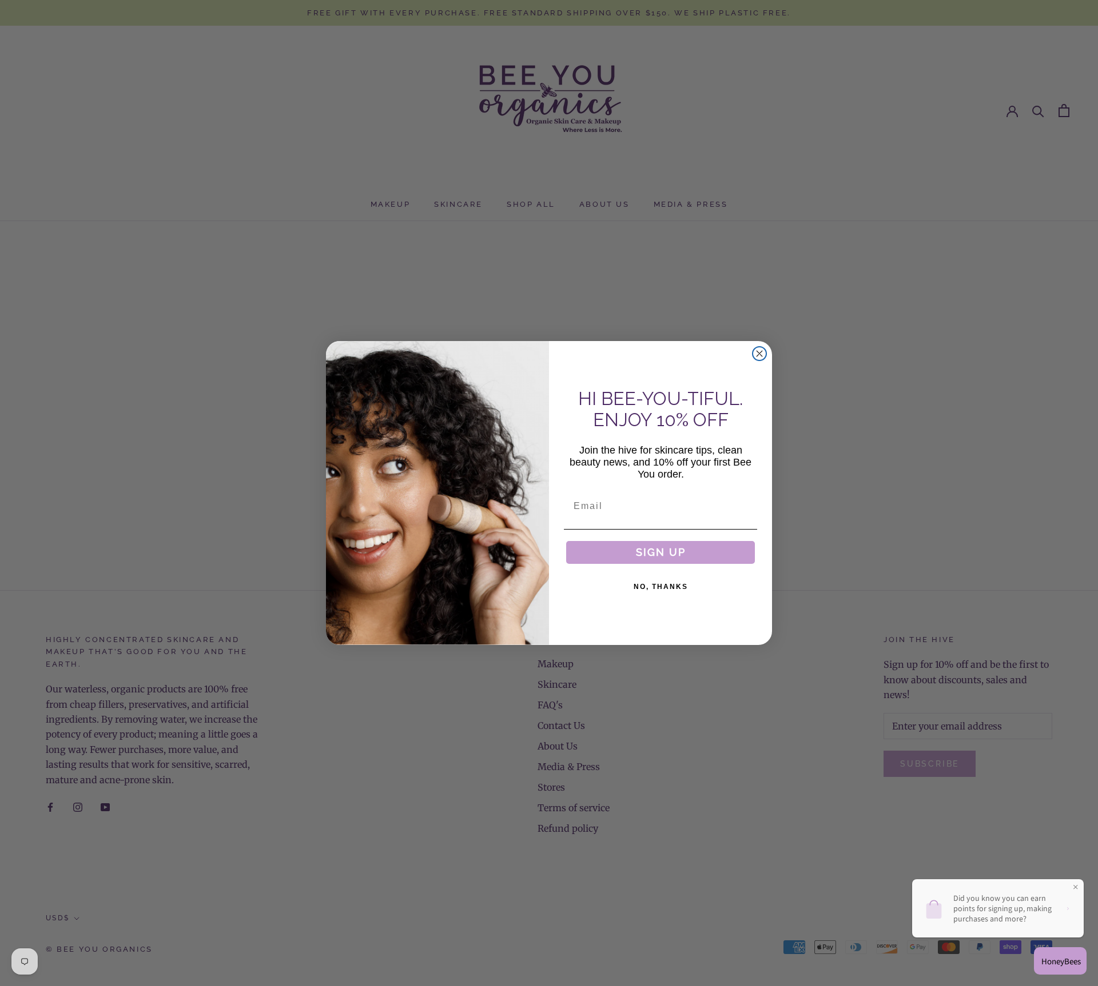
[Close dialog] (759, 353)
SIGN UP (661, 552)
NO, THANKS (661, 587)
